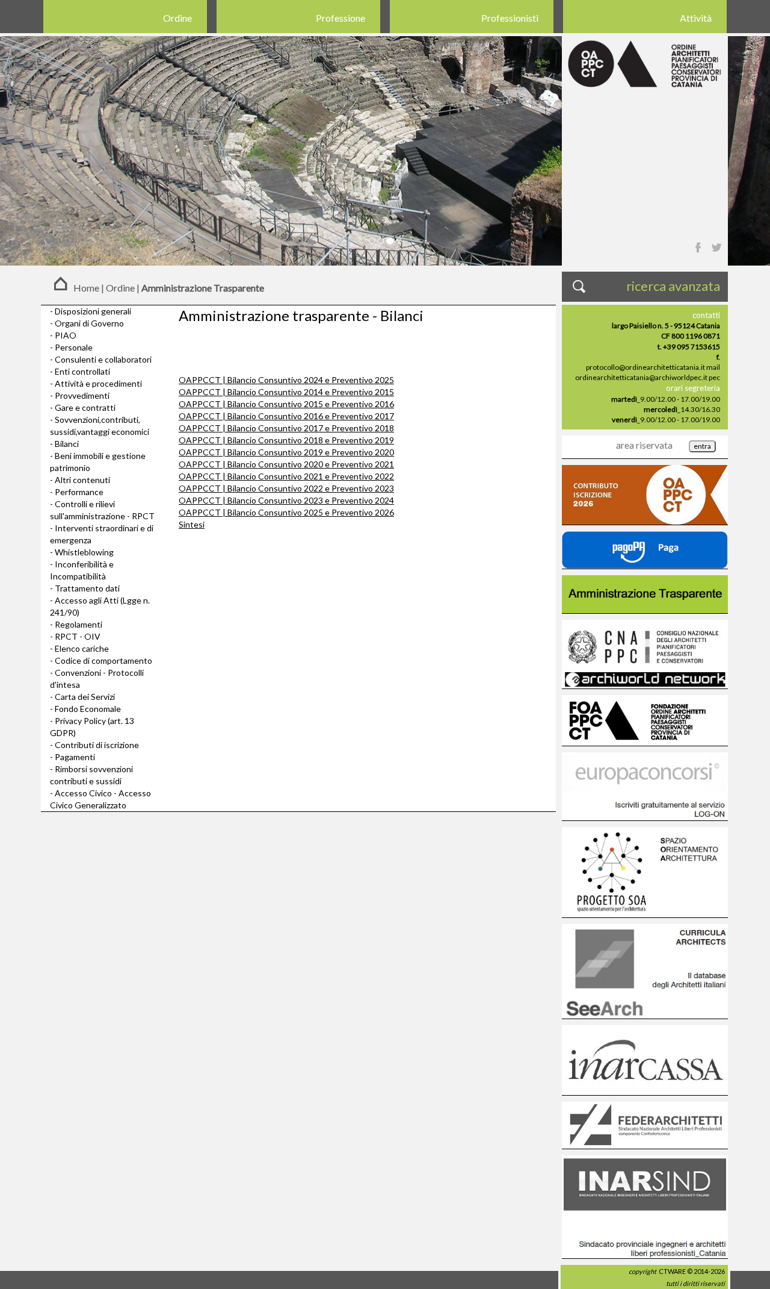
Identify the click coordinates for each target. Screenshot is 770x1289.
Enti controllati (82, 371)
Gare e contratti (85, 407)
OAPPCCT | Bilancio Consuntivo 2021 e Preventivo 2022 (286, 476)
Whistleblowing (84, 552)
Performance (79, 492)
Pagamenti (75, 757)
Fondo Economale (88, 709)
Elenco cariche (82, 648)
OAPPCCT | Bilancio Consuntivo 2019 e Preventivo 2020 (286, 452)
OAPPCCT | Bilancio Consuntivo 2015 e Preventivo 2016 (286, 404)
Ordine (177, 17)
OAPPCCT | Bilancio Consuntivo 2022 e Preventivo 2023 (286, 488)
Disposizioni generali (93, 311)
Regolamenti (78, 624)
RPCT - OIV (77, 636)
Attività (696, 17)
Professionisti (509, 17)
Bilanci (67, 444)
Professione (340, 17)
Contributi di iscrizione (97, 745)
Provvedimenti (82, 395)
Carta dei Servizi (85, 696)
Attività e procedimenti (98, 383)
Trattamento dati (87, 588)
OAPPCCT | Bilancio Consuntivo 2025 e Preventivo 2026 (286, 512)
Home (86, 287)
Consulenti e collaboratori (103, 359)
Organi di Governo (89, 323)
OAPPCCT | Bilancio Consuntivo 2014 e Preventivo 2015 (286, 392)
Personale (74, 347)
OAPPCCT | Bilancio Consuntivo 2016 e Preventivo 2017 (286, 416)
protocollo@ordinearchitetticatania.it (645, 367)
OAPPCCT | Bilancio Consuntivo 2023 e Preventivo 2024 (286, 500)
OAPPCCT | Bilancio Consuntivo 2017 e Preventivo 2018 (286, 428)
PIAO (65, 335)
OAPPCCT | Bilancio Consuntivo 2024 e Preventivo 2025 (286, 380)
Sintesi (192, 524)
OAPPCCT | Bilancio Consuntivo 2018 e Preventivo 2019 (286, 440)
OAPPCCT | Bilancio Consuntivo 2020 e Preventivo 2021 (286, 464)
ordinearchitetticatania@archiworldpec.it (641, 377)
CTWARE (672, 1271)
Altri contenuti (82, 480)
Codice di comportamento (103, 660)
